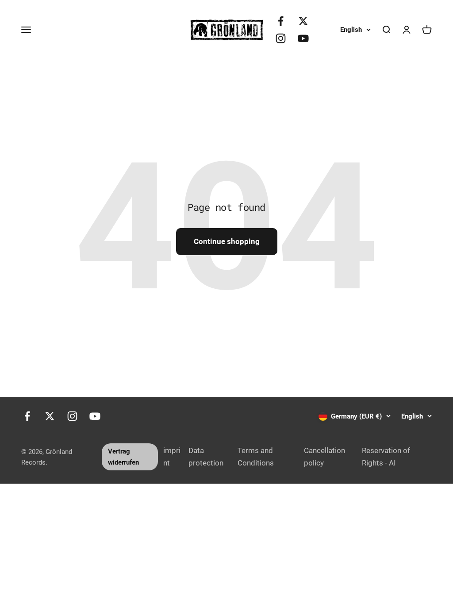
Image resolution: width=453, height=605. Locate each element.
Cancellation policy (324, 456)
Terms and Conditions (256, 456)
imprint (171, 456)
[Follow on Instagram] (281, 38)
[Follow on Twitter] (303, 21)
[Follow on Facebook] (281, 21)
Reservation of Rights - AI (386, 456)
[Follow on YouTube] (303, 38)
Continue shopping (227, 241)
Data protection (205, 456)
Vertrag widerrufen (123, 456)
